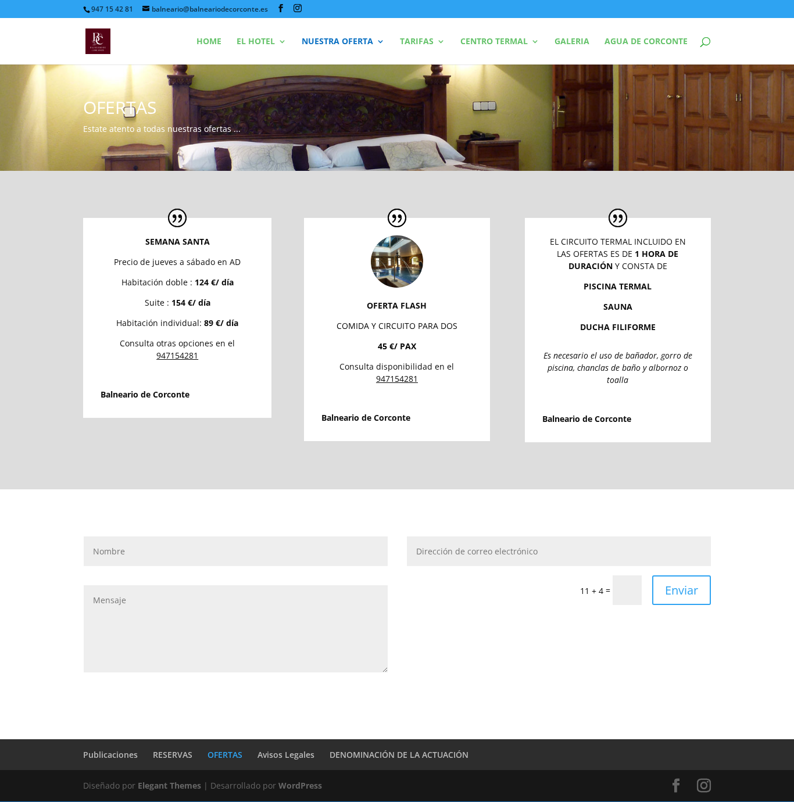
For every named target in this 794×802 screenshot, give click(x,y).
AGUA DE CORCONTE (646, 41)
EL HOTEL (256, 41)
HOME (208, 41)
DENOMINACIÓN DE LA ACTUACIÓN (399, 754)
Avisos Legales (285, 754)
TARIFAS (417, 41)
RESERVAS (172, 754)
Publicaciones (110, 754)
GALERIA (572, 41)
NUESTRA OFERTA (337, 41)
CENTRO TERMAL (494, 41)
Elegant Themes (169, 785)
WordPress (300, 785)
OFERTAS (225, 754)
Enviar (681, 590)
